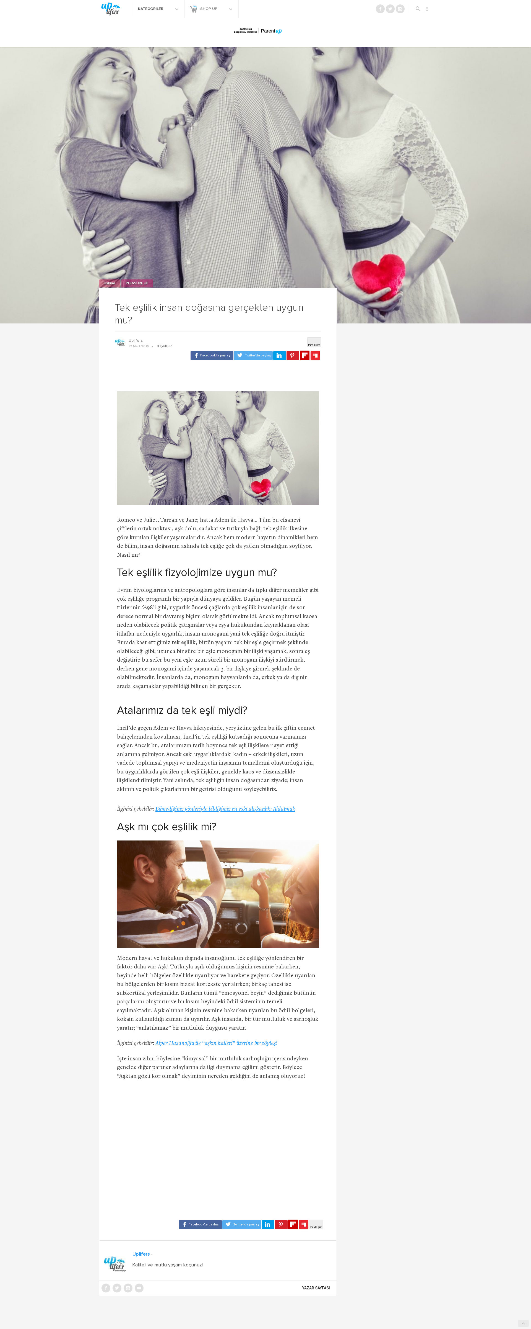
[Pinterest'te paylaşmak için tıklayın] (293, 355)
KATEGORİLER (151, 9)
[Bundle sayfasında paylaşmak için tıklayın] (315, 356)
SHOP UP (209, 9)
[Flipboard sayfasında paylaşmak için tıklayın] (304, 355)
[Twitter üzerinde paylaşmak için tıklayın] (253, 355)
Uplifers (136, 341)
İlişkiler (110, 283)
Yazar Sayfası (316, 1288)
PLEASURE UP (137, 283)
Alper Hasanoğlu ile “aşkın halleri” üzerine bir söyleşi (216, 1044)
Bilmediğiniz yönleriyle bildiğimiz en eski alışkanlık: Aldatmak (225, 809)
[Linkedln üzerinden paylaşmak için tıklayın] (279, 355)
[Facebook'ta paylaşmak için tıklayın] (212, 355)
